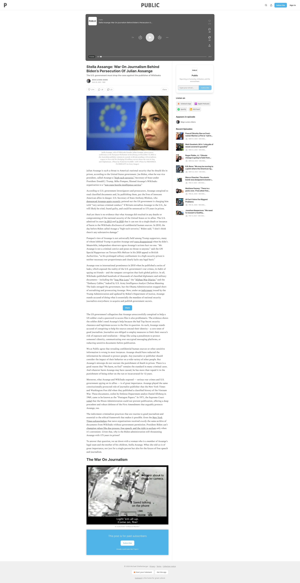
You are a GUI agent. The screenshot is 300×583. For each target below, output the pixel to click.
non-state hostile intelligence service (123, 185)
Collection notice (169, 566)
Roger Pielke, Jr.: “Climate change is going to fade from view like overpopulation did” (197, 156)
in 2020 (120, 221)
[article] (194, 136)
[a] (180, 136)
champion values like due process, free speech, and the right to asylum (121, 428)
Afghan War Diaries (145, 279)
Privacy (152, 566)
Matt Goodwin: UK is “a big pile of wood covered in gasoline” (199, 145)
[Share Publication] (271, 5)
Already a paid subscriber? (127, 549)
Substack (138, 578)
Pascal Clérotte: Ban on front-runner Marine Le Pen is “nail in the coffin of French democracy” (199, 134)
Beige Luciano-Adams (100, 80)
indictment (146, 290)
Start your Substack (144, 572)
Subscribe (280, 5)
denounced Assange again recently (103, 201)
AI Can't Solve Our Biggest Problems (196, 200)
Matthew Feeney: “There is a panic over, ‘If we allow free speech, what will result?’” (197, 189)
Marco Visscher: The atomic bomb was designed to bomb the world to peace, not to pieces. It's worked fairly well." (199, 178)
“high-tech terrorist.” (124, 178)
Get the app (161, 572)
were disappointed (143, 241)
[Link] (83, 459)
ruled (89, 401)
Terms (159, 566)
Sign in (293, 5)
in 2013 (108, 221)
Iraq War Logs (121, 279)
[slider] (154, 56)
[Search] (266, 5)
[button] (132, 37)
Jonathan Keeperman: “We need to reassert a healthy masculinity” (199, 211)
